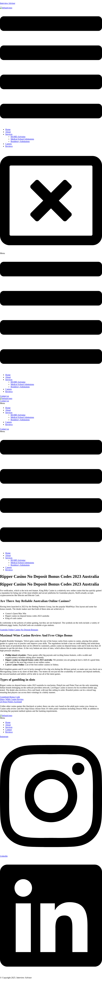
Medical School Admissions (22, 139)
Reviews (9, 146)
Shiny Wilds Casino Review (12, 699)
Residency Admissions (20, 141)
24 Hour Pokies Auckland (11, 702)
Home (7, 129)
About (8, 132)
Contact (8, 729)
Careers (8, 144)
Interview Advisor (7, 3)
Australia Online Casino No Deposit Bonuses (19, 630)
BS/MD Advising (18, 136)
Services (8, 134)
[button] (51, 67)
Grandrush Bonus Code (10, 697)
